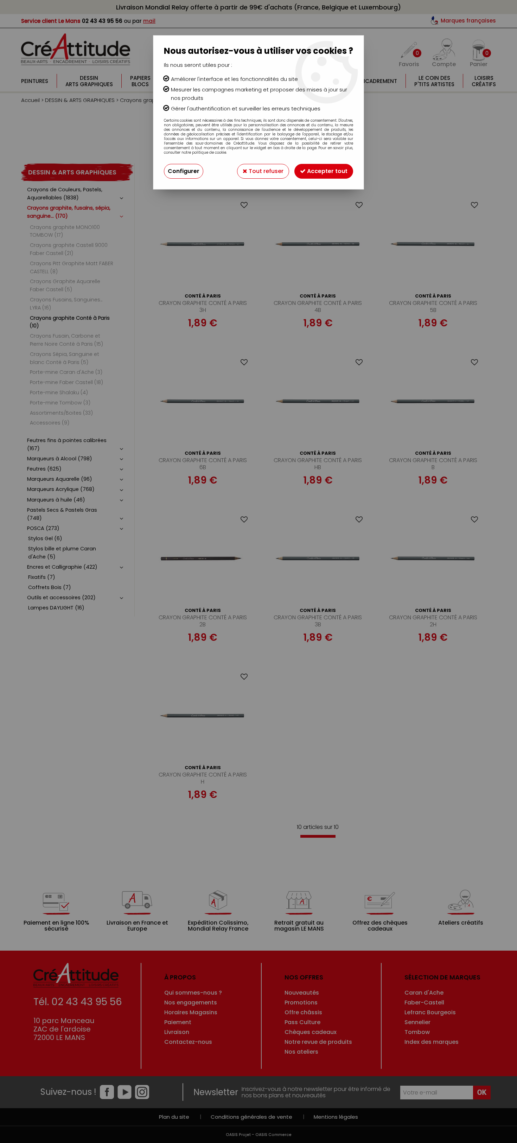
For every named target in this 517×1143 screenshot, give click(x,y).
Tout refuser (265, 171)
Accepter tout (326, 171)
